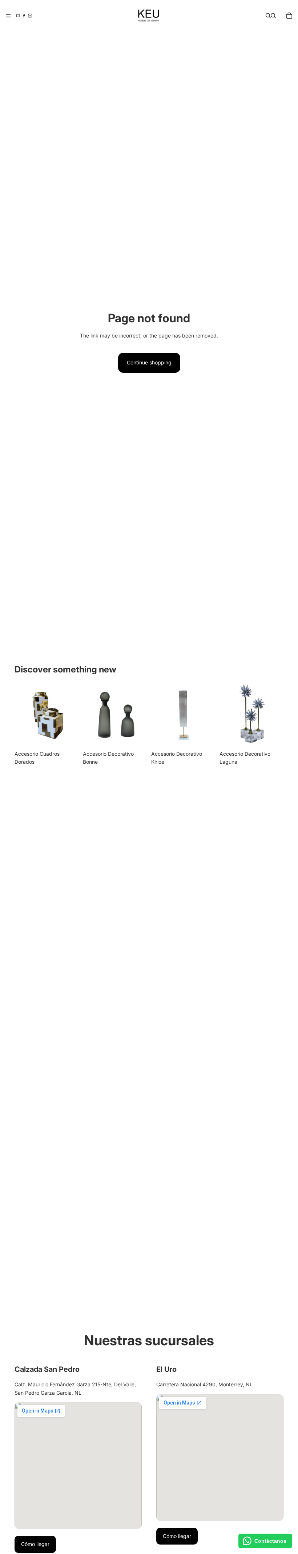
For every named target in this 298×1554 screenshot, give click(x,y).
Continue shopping (149, 362)
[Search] (268, 16)
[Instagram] (30, 15)
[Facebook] (24, 15)
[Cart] (289, 16)
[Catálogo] (18, 15)
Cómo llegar (35, 1544)
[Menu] (8, 15)
